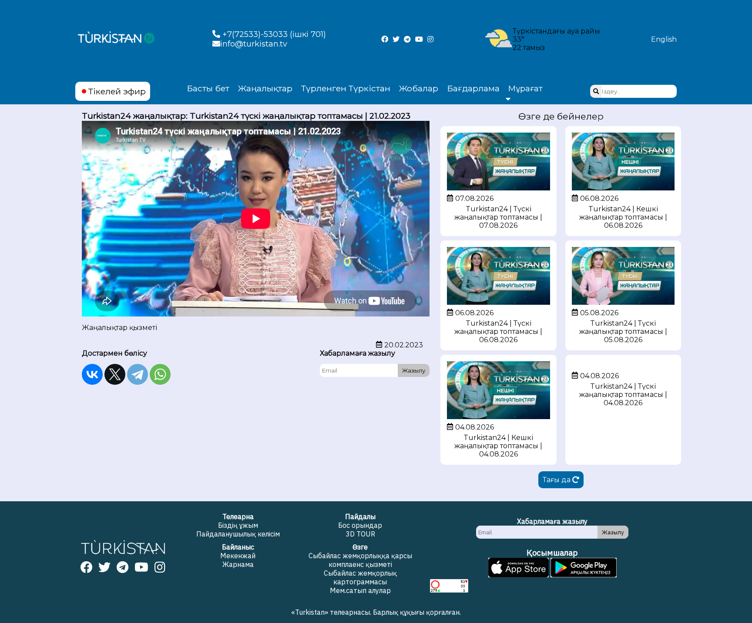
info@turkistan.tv (253, 44)
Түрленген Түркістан (345, 88)
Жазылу (413, 370)
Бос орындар (360, 525)
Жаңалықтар (265, 88)
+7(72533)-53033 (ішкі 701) (273, 34)
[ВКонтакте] (92, 374)
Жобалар (418, 88)
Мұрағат (525, 88)
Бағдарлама (473, 88)
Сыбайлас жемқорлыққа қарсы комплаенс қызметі (360, 560)
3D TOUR (360, 534)
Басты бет (208, 88)
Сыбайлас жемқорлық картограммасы (360, 577)
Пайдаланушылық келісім (238, 534)
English (664, 39)
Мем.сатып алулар (360, 590)
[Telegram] (137, 374)
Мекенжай (237, 555)
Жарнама (238, 564)
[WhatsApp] (160, 374)
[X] (114, 374)
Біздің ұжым (238, 525)
